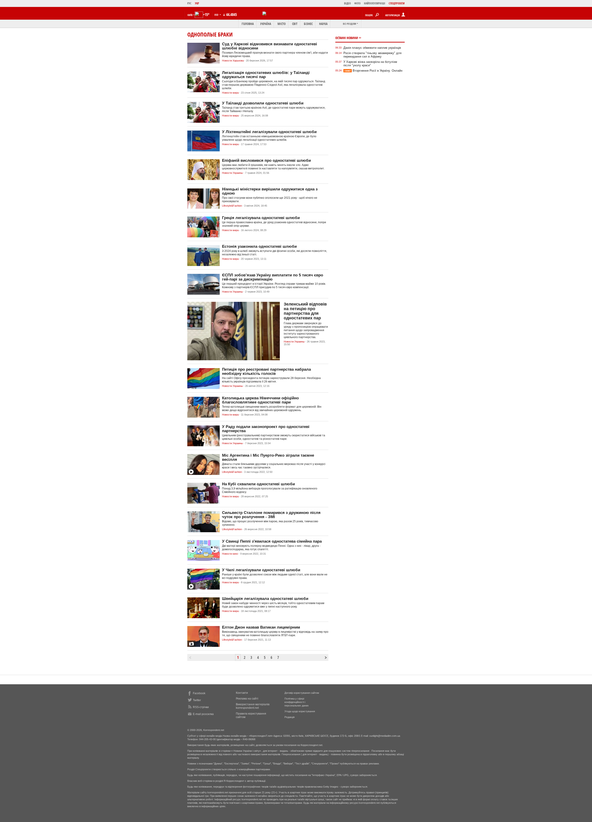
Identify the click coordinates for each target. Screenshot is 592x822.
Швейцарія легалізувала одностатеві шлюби (265, 598)
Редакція (289, 717)
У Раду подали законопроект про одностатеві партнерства (265, 429)
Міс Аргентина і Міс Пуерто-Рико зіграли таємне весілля (268, 457)
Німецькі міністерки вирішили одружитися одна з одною (270, 191)
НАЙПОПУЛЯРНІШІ (374, 3)
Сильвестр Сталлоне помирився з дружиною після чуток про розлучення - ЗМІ (271, 514)
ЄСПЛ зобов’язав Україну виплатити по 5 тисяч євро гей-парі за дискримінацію (272, 277)
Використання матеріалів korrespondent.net (252, 706)
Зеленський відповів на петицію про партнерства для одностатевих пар (305, 311)
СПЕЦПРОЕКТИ (397, 3)
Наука (323, 23)
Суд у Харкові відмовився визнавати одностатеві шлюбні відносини (269, 46)
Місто (282, 23)
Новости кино (230, 553)
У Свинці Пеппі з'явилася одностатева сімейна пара (272, 541)
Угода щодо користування (299, 711)
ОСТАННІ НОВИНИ (346, 38)
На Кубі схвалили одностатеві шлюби (258, 484)
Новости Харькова (233, 60)
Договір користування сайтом (301, 692)
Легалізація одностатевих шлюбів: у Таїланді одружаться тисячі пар (266, 74)
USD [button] (216, 14)
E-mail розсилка (203, 714)
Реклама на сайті (247, 698)
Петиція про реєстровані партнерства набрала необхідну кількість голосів (266, 371)
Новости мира (230, 92)
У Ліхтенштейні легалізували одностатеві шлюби (269, 132)
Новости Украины (232, 172)
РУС (189, 3)
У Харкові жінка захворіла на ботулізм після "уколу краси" (370, 63)
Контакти (242, 692)
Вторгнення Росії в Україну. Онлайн (373, 70)
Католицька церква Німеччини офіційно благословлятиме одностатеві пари (260, 400)
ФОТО (357, 3)
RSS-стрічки (201, 707)
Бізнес (308, 23)
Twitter (197, 700)
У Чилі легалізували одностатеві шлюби (261, 570)
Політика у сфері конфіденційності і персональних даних (296, 702)
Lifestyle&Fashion (232, 205)
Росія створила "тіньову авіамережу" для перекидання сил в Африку (372, 54)
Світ (294, 23)
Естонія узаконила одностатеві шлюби (259, 246)
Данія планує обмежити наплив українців (372, 47)
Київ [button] (190, 15)
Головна (248, 23)
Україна (265, 23)
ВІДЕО (347, 3)
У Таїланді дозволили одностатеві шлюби (262, 103)
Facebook (199, 693)
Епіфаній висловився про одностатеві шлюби (266, 160)
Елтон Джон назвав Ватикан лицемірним (261, 627)
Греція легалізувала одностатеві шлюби (261, 218)
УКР (197, 3)
